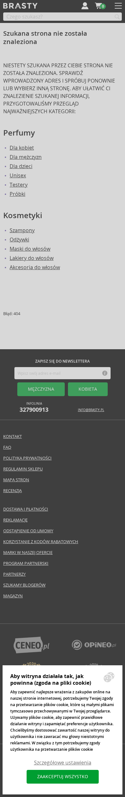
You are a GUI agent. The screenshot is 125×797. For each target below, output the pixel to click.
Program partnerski (25, 563)
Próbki (17, 194)
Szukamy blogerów (24, 585)
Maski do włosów (30, 249)
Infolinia (34, 407)
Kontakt (12, 436)
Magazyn (13, 596)
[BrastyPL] (94, 648)
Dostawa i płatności (25, 509)
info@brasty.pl (91, 410)
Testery (19, 184)
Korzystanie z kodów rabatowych (40, 541)
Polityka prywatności (27, 458)
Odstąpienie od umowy (28, 531)
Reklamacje (15, 520)
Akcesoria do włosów (35, 267)
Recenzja (12, 490)
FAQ (7, 447)
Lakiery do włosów (32, 258)
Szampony (22, 230)
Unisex (18, 175)
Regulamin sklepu (23, 469)
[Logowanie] (84, 5)
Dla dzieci (21, 166)
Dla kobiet (22, 147)
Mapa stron (16, 480)
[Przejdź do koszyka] (98, 5)
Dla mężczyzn (26, 157)
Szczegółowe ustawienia (62, 762)
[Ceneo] (31, 651)
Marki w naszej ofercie (28, 552)
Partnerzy (14, 574)
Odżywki (19, 239)
